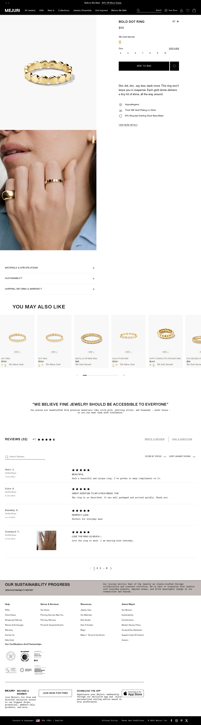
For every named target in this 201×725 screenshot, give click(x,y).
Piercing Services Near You (52, 615)
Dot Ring (5, 358)
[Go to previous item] (77, 375)
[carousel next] (9, 3)
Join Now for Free (55, 693)
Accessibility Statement (132, 630)
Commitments (128, 620)
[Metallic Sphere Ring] (91, 335)
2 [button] (97, 568)
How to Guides (87, 625)
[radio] (120, 41)
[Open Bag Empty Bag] (194, 10)
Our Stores (45, 610)
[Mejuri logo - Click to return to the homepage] (12, 10)
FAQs (7, 610)
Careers (125, 640)
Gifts (41, 11)
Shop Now (114, 3)
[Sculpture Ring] (128, 335)
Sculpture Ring (120, 358)
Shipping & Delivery (13, 620)
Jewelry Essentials (82, 11)
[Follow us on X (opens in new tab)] (186, 720)
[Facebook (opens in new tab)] (171, 720)
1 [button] (94, 568)
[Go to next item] (124, 375)
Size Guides (86, 620)
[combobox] (182, 457)
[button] (90, 568)
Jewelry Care (86, 610)
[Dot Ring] (17, 335)
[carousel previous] (6, 3)
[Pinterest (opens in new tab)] (181, 720)
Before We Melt (119, 11)
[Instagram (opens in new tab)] (176, 720)
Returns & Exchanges (14, 625)
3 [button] (100, 568)
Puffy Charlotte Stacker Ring (165, 358)
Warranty (9, 630)
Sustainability (127, 615)
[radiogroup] (120, 41)
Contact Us (9, 635)
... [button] (104, 568)
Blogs (83, 630)
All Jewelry (30, 11)
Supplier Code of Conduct (133, 635)
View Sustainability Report (19, 590)
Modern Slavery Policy (131, 625)
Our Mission (127, 610)
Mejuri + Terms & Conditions (93, 635)
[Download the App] (133, 693)
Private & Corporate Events (52, 625)
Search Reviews (16, 457)
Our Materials (86, 615)
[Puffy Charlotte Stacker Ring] (165, 335)
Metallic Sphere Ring (86, 358)
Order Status (10, 615)
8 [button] (106, 568)
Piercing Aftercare (48, 620)
